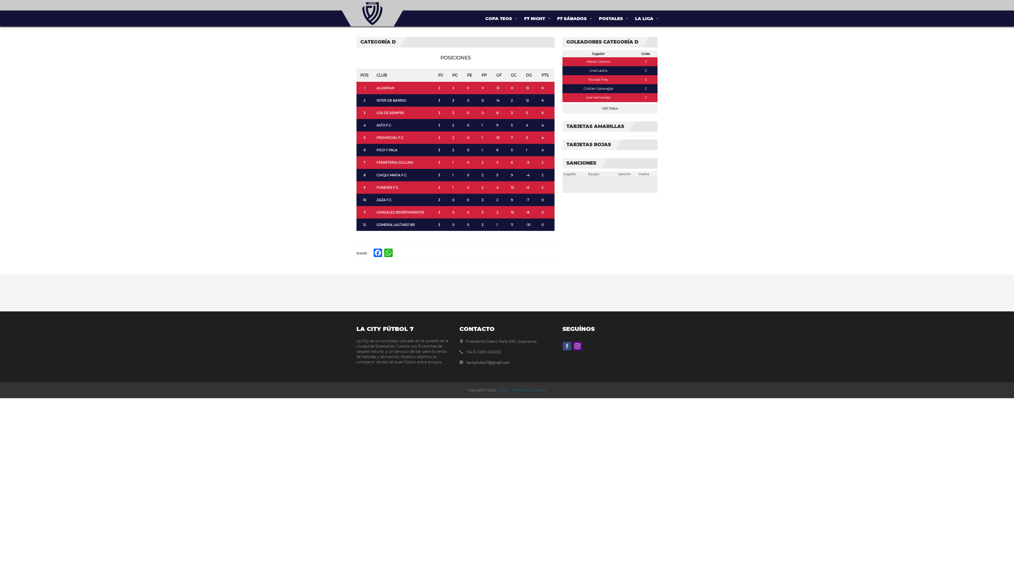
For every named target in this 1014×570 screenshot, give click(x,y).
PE (469, 75)
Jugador (598, 54)
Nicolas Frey (598, 80)
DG (529, 75)
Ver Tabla (610, 108)
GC (514, 75)
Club (382, 75)
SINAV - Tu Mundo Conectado (522, 390)
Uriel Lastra (598, 71)
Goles (645, 54)
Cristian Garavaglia (598, 89)
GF (499, 75)
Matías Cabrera (598, 62)
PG (455, 75)
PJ (440, 75)
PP (484, 75)
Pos (364, 75)
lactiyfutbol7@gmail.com (488, 362)
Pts (545, 75)
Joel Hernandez (598, 97)
